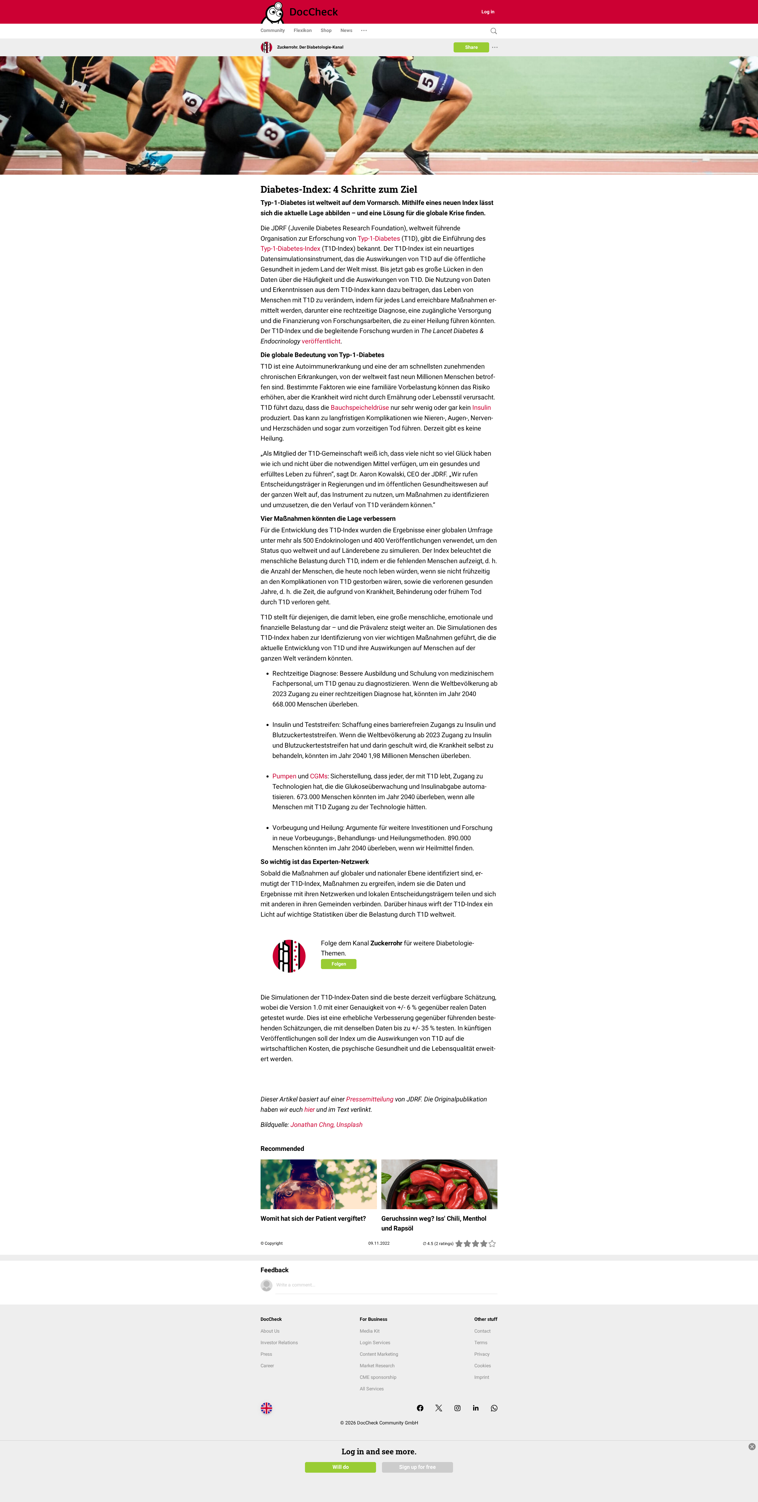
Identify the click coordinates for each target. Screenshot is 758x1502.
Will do (341, 1467)
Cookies (482, 1365)
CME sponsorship (378, 1377)
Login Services (375, 1342)
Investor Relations (279, 1342)
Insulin (481, 407)
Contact (482, 1331)
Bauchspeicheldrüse (360, 407)
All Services (372, 1389)
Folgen (339, 964)
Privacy (482, 1354)
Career (267, 1365)
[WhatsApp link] (494, 1408)
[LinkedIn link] (476, 1408)
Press (266, 1354)
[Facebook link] (420, 1408)
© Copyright (272, 1243)
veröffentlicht (321, 341)
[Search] (492, 31)
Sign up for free (417, 1467)
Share (471, 47)
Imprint (481, 1377)
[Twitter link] (438, 1408)
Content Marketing (379, 1354)
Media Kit (370, 1331)
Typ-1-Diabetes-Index (290, 248)
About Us (270, 1331)
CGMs (318, 776)
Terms (480, 1342)
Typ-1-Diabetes (379, 238)
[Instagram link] (457, 1408)
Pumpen (284, 776)
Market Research (377, 1365)
